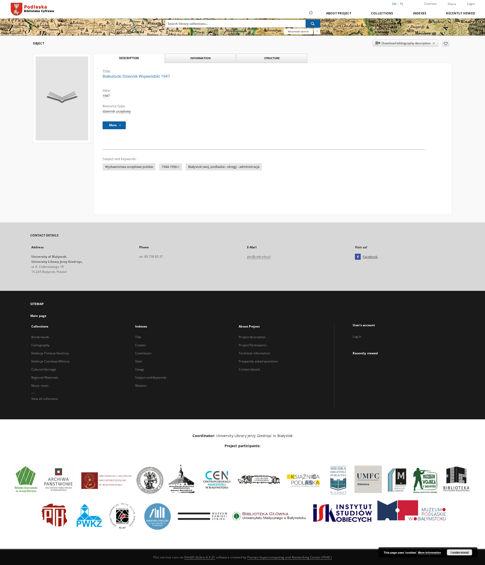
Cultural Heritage (43, 369)
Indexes (420, 13)
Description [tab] (129, 58)
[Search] (313, 23)
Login (471, 4)
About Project (338, 13)
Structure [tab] (272, 58)
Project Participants (252, 345)
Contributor (143, 353)
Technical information (254, 353)
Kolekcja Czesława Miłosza (50, 361)
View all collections (44, 399)
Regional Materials (44, 377)
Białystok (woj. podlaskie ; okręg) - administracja (223, 167)
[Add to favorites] (445, 43)
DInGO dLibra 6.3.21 (199, 557)
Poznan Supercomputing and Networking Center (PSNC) (289, 557)
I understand (460, 552)
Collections (382, 13)
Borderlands (40, 337)
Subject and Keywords (150, 377)
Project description (252, 337)
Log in (357, 336)
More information (429, 552)
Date (138, 361)
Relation (141, 385)
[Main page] (310, 13)
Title (138, 337)
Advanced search (298, 31)
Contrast (430, 4)
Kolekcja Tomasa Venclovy (50, 353)
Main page (38, 316)
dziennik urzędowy (117, 111)
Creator (140, 345)
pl (402, 4)
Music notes (39, 385)
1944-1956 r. (171, 167)
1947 (106, 96)
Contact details (249, 369)
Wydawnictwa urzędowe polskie (129, 167)
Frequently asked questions (258, 361)
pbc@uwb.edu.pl (259, 256)
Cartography (40, 345)
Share (452, 4)
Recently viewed (460, 13)
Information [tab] (200, 58)
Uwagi (139, 369)
